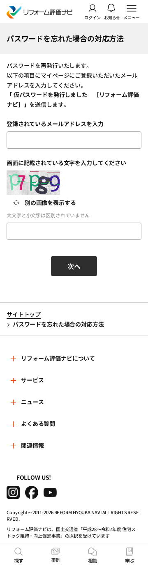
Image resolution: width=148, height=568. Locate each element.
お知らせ (112, 17)
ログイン (92, 17)
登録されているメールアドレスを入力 (55, 124)
